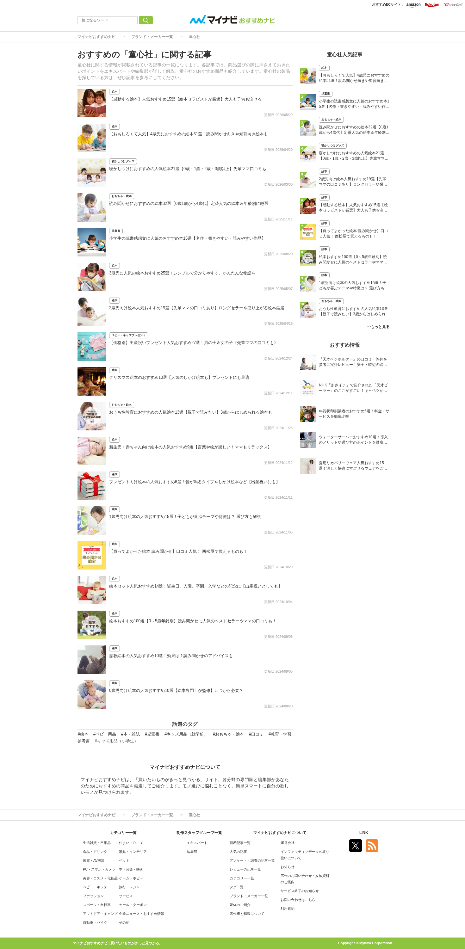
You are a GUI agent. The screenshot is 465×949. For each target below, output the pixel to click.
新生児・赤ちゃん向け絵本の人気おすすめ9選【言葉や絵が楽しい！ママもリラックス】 (190, 447)
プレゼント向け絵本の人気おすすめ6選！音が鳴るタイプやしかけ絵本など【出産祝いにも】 (194, 481)
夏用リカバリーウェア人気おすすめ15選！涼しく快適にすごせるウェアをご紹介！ (353, 466)
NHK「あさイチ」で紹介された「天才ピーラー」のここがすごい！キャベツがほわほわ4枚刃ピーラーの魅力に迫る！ (353, 388)
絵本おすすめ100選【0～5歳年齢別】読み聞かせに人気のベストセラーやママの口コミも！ (192, 621)
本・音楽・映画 (131, 869)
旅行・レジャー (131, 887)
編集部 (192, 851)
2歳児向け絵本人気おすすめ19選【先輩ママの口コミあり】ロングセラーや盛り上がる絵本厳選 (196, 307)
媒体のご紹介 (240, 905)
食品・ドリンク (95, 851)
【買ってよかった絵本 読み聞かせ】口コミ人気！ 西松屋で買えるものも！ (178, 551)
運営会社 (287, 843)
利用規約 (287, 908)
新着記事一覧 (240, 843)
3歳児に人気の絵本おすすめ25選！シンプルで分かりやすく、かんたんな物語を (182, 273)
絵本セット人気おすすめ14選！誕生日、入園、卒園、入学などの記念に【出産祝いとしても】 (195, 586)
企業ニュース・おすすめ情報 (141, 913)
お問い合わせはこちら (298, 900)
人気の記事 (238, 851)
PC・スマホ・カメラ (99, 869)
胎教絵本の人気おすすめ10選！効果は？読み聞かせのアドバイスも (171, 655)
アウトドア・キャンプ (100, 913)
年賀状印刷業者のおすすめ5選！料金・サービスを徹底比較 (354, 414)
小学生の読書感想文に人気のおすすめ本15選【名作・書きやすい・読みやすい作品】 (187, 238)
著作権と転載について (247, 913)
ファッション (93, 896)
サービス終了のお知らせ (300, 891)
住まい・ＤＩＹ (131, 843)
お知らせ (287, 867)
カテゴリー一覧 (242, 878)
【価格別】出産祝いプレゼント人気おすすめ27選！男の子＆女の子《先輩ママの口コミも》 (193, 342)
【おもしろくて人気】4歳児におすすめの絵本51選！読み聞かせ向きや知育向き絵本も (188, 134)
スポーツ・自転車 (97, 905)
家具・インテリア (133, 851)
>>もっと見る (378, 326)
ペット (124, 860)
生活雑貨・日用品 (97, 843)
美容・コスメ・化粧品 (100, 878)
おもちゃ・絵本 (122, 196)
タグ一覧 (237, 887)
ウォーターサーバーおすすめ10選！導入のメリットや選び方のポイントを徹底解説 (353, 440)
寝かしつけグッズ (123, 161)
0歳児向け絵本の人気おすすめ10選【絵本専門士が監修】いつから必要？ (176, 690)
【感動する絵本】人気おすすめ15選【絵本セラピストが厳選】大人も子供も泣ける (185, 99)
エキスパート (197, 843)
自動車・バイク (95, 922)
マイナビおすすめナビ (96, 36)
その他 (124, 922)
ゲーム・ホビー (131, 878)
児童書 (116, 230)
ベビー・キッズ (95, 887)
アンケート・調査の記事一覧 (252, 860)
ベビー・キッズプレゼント (129, 335)
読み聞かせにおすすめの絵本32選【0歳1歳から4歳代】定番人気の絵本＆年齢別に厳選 (188, 203)
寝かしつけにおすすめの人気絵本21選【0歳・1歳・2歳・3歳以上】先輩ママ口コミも (187, 168)
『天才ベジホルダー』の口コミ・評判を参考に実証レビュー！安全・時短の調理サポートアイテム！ (353, 362)
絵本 (114, 91)
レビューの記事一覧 (245, 869)
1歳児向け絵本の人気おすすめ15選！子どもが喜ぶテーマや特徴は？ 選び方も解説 (185, 516)
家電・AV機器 (93, 860)
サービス (126, 896)
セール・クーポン (133, 905)
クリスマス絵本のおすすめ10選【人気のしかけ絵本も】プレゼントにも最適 (179, 377)
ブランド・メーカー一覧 (152, 36)
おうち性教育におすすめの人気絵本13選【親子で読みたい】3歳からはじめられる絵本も (190, 412)
